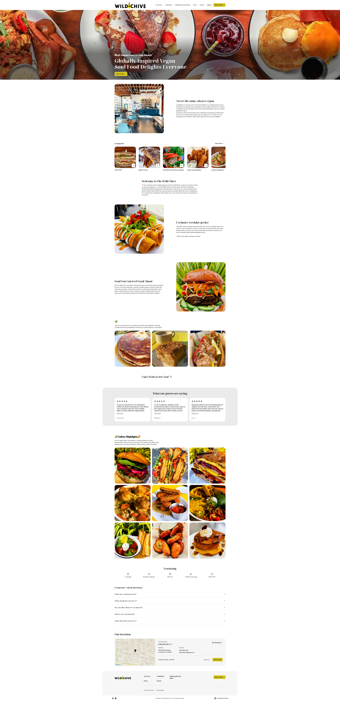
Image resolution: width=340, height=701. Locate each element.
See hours (207, 659)
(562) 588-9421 (184, 650)
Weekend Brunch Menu (182, 5)
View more (120, 413)
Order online (218, 660)
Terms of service (149, 690)
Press (195, 5)
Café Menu (168, 5)
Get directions (217, 643)
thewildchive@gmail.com (186, 652)
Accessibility (160, 690)
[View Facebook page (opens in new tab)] (113, 698)
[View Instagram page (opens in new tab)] (116, 698)
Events (202, 5)
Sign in (209, 5)
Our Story (159, 5)
